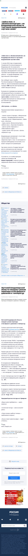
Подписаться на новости (14, 468)
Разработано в (13, 529)
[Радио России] (17, 11)
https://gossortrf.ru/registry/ (9, 153)
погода (19, 446)
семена (6, 187)
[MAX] (17, 13)
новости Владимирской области (12, 192)
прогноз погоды (8, 446)
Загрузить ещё (15, 461)
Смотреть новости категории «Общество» (12, 275)
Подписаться (14, 478)
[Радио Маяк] (23, 11)
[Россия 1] (4, 11)
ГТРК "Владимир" (10, 174)
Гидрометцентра (14, 329)
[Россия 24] (10, 11)
